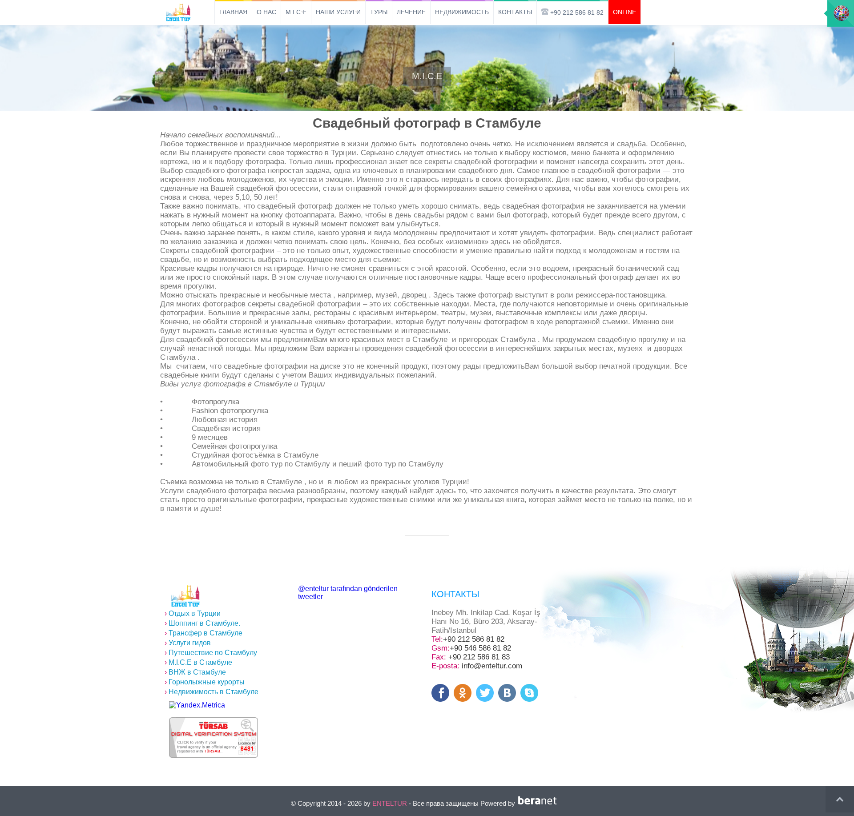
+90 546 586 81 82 (480, 648)
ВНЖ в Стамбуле (195, 672)
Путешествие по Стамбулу (211, 652)
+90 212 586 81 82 (473, 639)
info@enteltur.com (492, 666)
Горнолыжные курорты (205, 682)
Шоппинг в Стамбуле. (202, 623)
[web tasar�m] (539, 803)
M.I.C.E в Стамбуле (198, 662)
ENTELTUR (389, 803)
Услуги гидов (188, 643)
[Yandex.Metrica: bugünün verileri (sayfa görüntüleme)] (197, 705)
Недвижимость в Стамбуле (211, 691)
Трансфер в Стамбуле (203, 633)
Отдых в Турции (193, 613)
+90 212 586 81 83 (479, 657)
